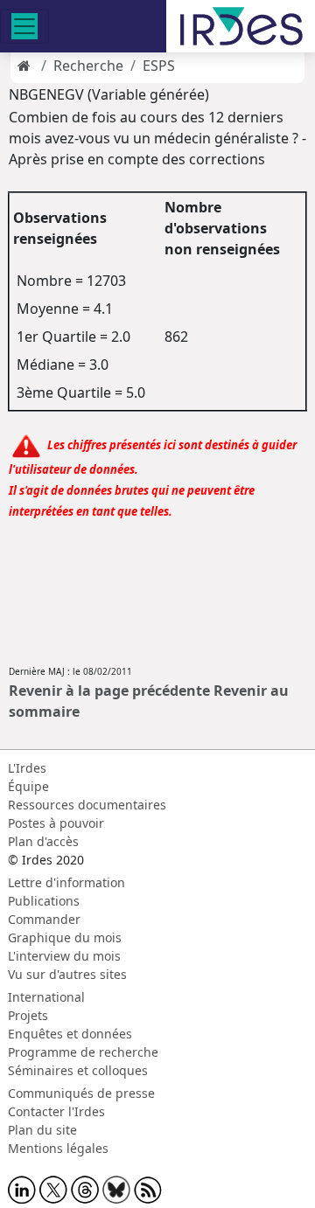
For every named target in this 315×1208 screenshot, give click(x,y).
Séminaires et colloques (78, 1070)
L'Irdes (27, 768)
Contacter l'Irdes (56, 1111)
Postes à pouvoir (56, 823)
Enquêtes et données (70, 1033)
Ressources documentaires (87, 804)
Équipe (28, 786)
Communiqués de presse (81, 1093)
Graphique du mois (65, 937)
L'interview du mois (64, 956)
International (46, 997)
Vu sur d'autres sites (67, 974)
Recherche (88, 65)
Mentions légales (58, 1148)
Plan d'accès (43, 841)
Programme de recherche (83, 1052)
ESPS (159, 65)
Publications (44, 900)
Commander (44, 919)
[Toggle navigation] (24, 26)
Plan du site (42, 1129)
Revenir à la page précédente (109, 690)
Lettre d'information (66, 882)
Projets (28, 1015)
